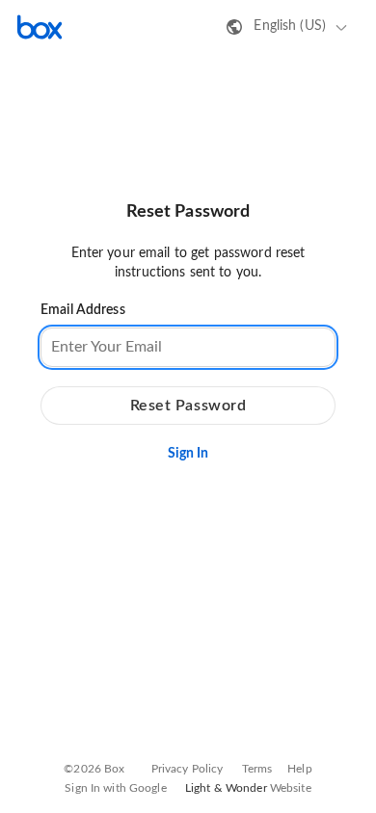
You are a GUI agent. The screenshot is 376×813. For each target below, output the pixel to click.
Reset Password (188, 405)
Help (299, 768)
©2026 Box (94, 768)
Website (290, 788)
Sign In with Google (115, 788)
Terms (257, 768)
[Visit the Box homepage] (39, 26)
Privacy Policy (187, 768)
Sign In (188, 453)
